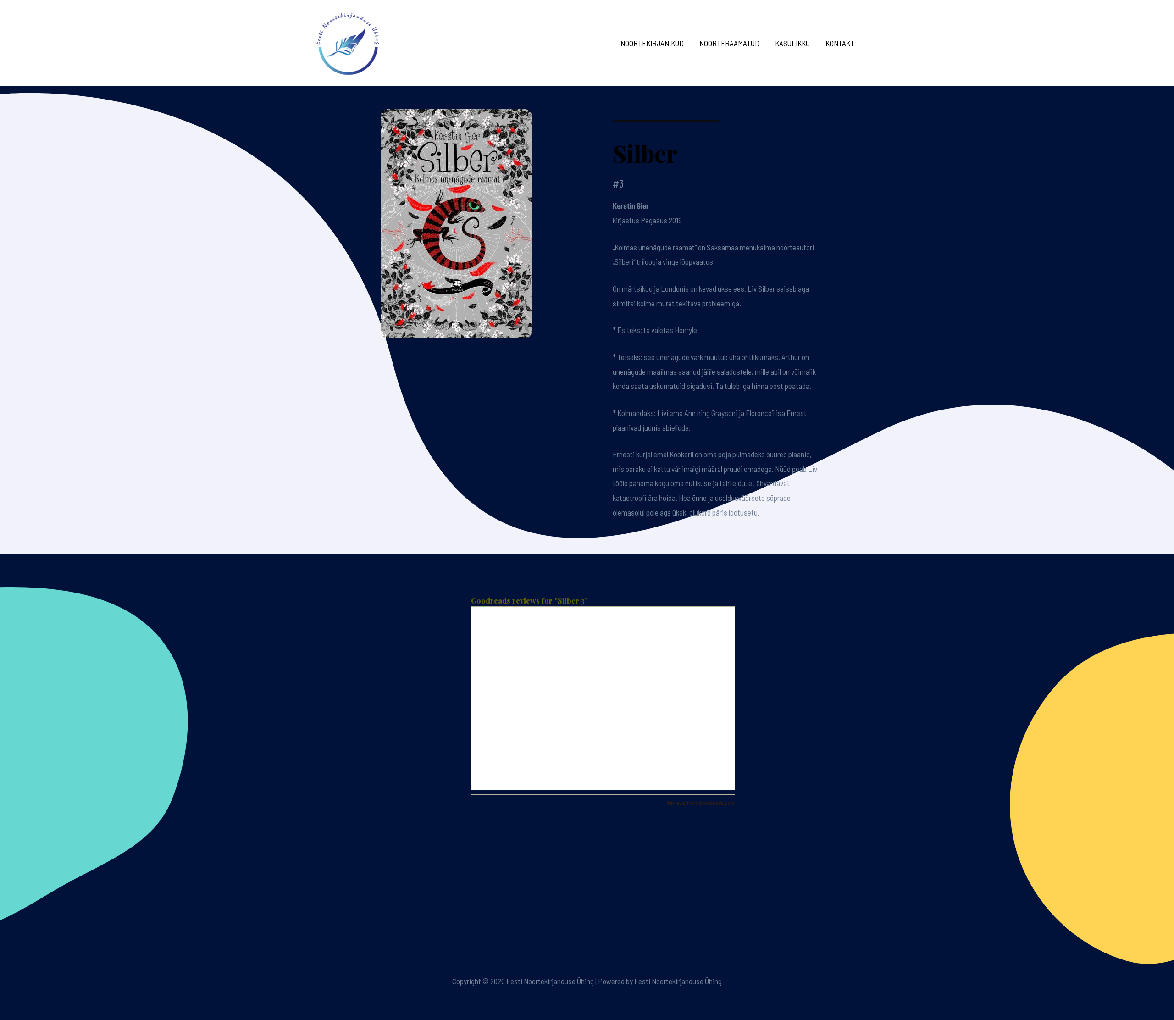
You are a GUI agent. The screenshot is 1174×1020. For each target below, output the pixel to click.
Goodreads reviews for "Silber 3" (529, 600)
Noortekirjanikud (652, 43)
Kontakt (839, 43)
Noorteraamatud (729, 43)
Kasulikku (792, 43)
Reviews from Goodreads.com (700, 802)
